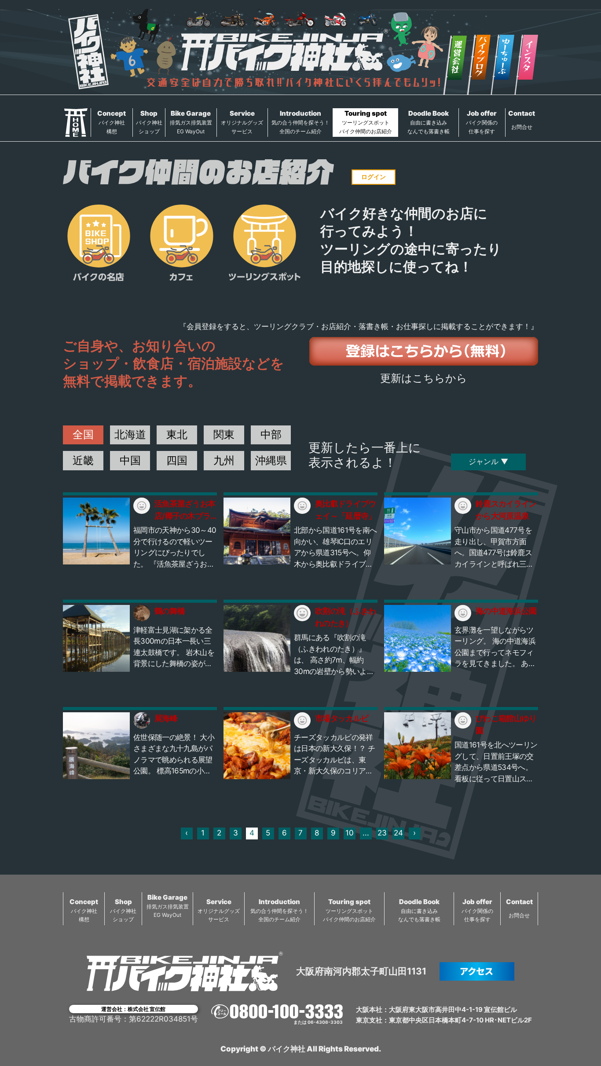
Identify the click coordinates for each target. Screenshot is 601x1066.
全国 (83, 434)
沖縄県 (271, 460)
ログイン (373, 176)
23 (382, 832)
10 (349, 832)
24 (398, 832)
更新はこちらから (423, 378)
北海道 (130, 434)
